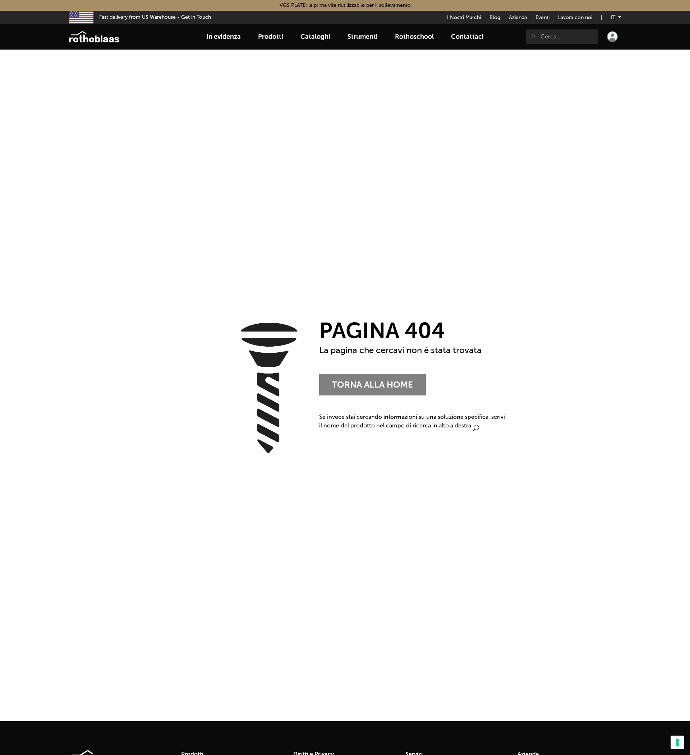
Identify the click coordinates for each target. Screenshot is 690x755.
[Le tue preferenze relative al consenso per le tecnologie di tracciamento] (677, 742)
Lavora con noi (575, 17)
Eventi (542, 17)
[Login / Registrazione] (612, 36)
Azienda (518, 17)
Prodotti (270, 36)
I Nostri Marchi (464, 17)
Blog (494, 17)
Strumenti (363, 36)
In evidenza (223, 36)
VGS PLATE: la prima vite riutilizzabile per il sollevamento (345, 5)
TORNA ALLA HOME (372, 384)
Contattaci (467, 36)
